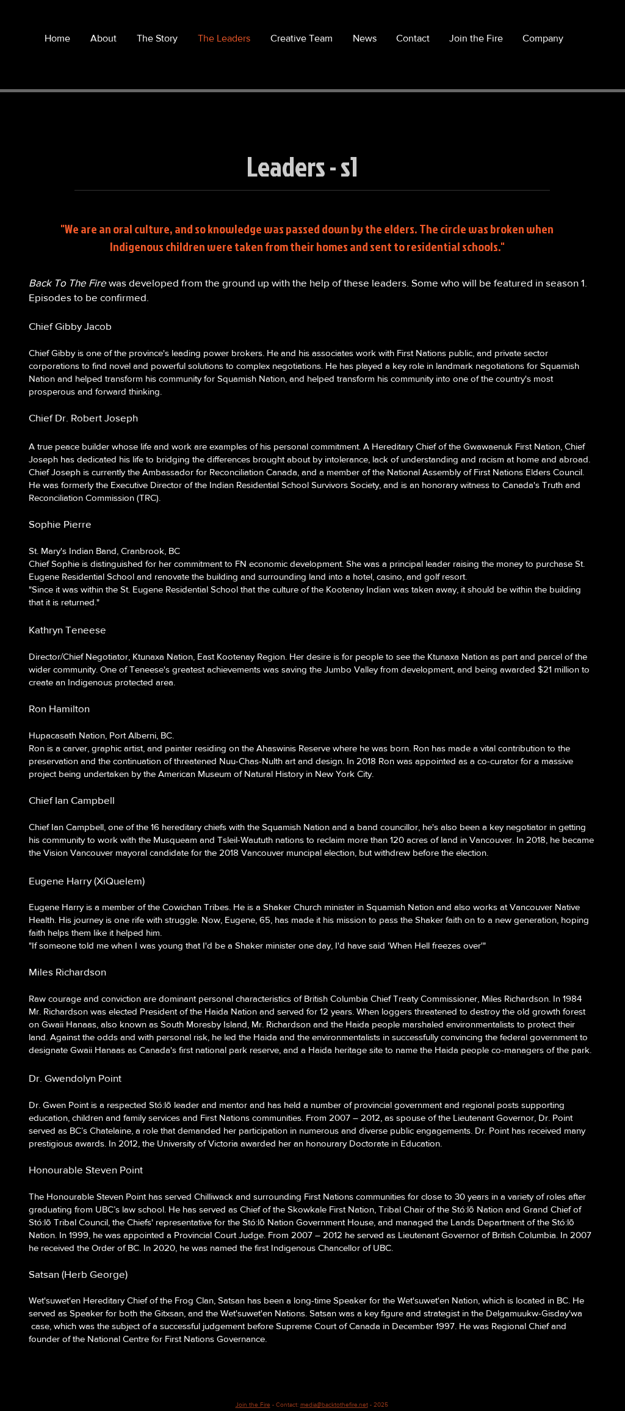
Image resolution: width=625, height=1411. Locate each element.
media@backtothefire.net (334, 1404)
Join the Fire (253, 1404)
